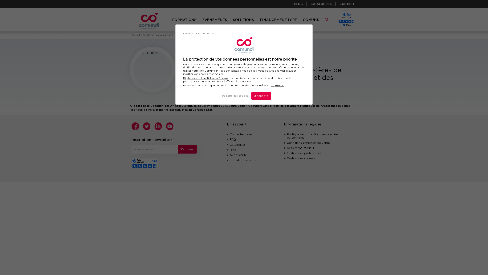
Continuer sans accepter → (200, 33)
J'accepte (261, 95)
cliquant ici (277, 85)
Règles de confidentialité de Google (205, 78)
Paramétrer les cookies (234, 95)
